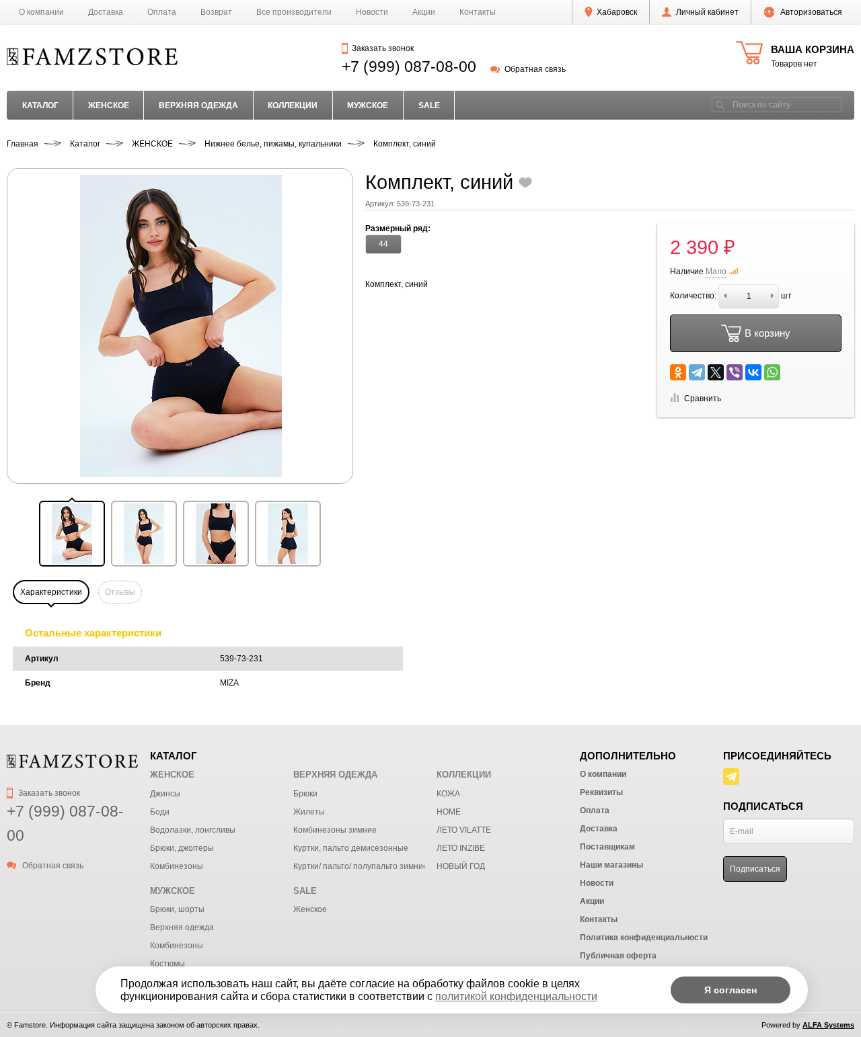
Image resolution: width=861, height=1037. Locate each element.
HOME (449, 812)
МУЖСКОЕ (367, 105)
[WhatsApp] (772, 372)
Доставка (105, 12)
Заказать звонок (382, 48)
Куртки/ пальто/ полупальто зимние (360, 866)
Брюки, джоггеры (182, 848)
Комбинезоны (176, 866)
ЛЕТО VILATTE (464, 830)
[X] (716, 372)
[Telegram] (697, 372)
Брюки (305, 793)
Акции (423, 12)
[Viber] (734, 372)
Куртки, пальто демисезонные (350, 848)
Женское (310, 909)
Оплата (161, 12)
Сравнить (702, 398)
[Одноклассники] (678, 372)
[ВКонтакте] (753, 372)
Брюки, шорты (177, 909)
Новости (372, 12)
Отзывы (120, 592)
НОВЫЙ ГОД (461, 866)
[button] (72, 534)
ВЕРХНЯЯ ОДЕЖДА (198, 105)
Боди (160, 812)
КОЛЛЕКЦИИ (292, 105)
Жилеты (309, 812)
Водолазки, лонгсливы (192, 830)
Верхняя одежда (182, 927)
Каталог (40, 105)
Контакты (477, 12)
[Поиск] (720, 104)
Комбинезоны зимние (335, 830)
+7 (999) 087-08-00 (409, 66)
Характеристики (51, 592)
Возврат (216, 12)
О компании (41, 12)
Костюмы (167, 963)
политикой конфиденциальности (516, 996)
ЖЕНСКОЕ (108, 105)
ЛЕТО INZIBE (461, 848)
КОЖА (448, 793)
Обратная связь (534, 69)
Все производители (294, 12)
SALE (429, 105)
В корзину (767, 333)
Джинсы (165, 793)
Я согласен (730, 990)
